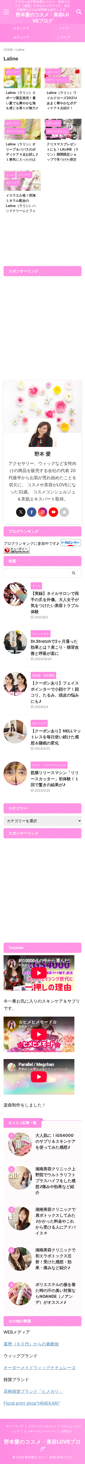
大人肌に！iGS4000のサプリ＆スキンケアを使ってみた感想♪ (55, 1141)
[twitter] (21, 512)
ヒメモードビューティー (39, 1431)
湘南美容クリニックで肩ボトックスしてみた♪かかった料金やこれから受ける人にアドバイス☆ (55, 1221)
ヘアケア (63, 37)
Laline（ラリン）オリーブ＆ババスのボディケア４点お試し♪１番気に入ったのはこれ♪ (22, 154)
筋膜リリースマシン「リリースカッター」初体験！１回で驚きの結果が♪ (55, 778)
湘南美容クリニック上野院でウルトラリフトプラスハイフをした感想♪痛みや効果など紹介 (55, 1180)
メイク (64, 28)
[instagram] (42, 512)
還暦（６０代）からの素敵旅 (31, 1343)
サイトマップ (14, 1426)
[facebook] (31, 512)
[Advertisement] (42, 328)
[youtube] (53, 512)
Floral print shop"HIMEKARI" (32, 1403)
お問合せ (66, 1431)
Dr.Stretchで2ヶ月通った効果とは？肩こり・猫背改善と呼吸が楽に (55, 647)
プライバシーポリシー (42, 1426)
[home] (64, 512)
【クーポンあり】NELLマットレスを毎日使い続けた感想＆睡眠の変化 (56, 737)
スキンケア (21, 28)
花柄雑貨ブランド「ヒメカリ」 (33, 1391)
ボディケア (21, 37)
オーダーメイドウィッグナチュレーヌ (40, 1367)
